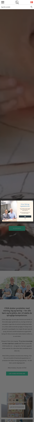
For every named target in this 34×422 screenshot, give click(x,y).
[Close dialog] (32, 201)
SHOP (25, 216)
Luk (25, 218)
